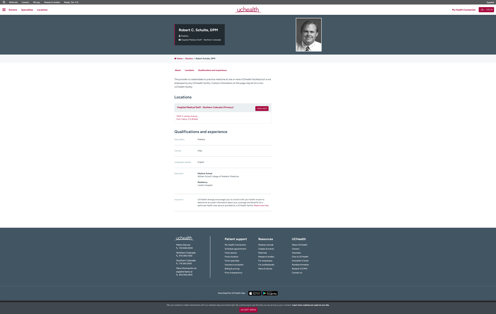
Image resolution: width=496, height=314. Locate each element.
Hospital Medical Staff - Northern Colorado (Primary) (205, 107)
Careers (25, 2)
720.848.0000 (186, 248)
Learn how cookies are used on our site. (310, 305)
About (178, 70)
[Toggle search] (4, 2)
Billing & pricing (232, 268)
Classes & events (266, 249)
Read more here (261, 205)
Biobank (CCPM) (299, 268)
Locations (42, 9)
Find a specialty (232, 260)
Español (490, 2)
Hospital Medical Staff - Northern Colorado (201, 40)
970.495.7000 (185, 256)
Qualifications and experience (212, 70)
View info (262, 108)
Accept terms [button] (248, 310)
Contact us (297, 272)
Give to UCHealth (300, 256)
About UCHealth (299, 245)
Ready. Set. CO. (71, 2)
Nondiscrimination (300, 264)
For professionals (266, 264)
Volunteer (296, 253)
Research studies (52, 2)
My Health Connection (464, 9)
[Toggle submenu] (4, 9)
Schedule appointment (235, 249)
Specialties (27, 9)
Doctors (13, 9)
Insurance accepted (234, 264)
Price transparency (233, 272)
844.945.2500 (185, 274)
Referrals (13, 2)
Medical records (265, 245)
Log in (489, 9)
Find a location (231, 256)
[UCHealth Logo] (184, 238)
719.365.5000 (185, 263)
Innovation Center (300, 260)
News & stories (265, 268)
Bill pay (36, 2)
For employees (265, 260)
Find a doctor (231, 253)
